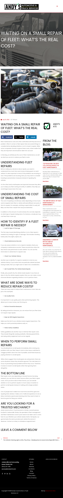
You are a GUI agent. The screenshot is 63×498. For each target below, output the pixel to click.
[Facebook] (2, 473)
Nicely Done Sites (50, 491)
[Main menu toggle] (57, 6)
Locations (31, 469)
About (31, 464)
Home (31, 462)
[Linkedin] (7, 473)
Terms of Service (32, 478)
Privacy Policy (31, 475)
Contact (31, 473)
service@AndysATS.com (9, 469)
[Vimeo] (5, 473)
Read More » (46, 181)
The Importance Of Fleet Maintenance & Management (52, 203)
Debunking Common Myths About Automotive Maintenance (50, 243)
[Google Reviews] (9, 473)
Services (31, 466)
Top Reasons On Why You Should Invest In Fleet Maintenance (51, 165)
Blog (31, 471)
